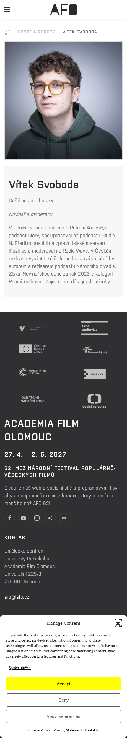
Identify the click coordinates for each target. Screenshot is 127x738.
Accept (63, 683)
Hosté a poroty (36, 31)
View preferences (63, 716)
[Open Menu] (7, 12)
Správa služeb (20, 668)
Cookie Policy (39, 730)
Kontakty (92, 730)
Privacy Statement (67, 730)
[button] (118, 623)
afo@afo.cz (16, 597)
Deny (63, 700)
